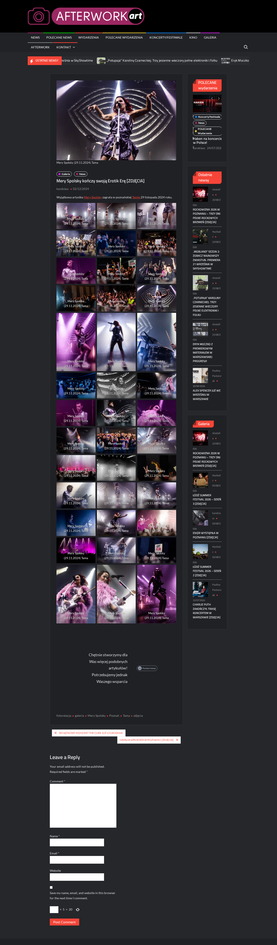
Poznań (114, 715)
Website (55, 870)
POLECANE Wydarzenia (124, 37)
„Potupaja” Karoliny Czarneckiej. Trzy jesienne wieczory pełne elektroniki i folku (121, 60)
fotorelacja (63, 715)
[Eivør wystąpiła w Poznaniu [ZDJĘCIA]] (200, 517)
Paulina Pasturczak (216, 375)
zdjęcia (138, 715)
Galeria (210, 37)
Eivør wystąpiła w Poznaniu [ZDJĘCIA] (206, 535)
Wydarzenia (88, 37)
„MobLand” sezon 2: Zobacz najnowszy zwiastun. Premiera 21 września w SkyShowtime (206, 260)
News (35, 37)
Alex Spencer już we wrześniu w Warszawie (207, 395)
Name (55, 836)
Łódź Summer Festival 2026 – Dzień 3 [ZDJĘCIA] (207, 499)
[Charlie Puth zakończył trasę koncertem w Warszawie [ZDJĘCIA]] (200, 589)
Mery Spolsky (93, 197)
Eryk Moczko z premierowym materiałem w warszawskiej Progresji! (203, 352)
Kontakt (63, 47)
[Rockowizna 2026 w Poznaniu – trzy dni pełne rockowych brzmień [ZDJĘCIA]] (200, 194)
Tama (126, 715)
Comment (57, 781)
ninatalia (198, 154)
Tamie (136, 197)
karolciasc (62, 189)
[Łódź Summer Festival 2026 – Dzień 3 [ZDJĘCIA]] (200, 479)
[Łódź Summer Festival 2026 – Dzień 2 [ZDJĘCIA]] (200, 551)
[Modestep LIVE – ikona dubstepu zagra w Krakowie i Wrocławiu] (208, 102)
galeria (79, 715)
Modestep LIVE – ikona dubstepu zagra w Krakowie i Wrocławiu (207, 142)
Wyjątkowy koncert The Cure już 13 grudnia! (91, 732)
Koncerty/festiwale (166, 37)
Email (54, 853)
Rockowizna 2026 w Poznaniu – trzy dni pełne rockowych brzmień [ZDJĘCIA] (206, 216)
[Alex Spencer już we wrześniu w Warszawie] (200, 375)
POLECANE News (59, 37)
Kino (193, 37)
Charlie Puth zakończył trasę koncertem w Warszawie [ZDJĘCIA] (206, 611)
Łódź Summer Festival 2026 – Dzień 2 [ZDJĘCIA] (207, 571)
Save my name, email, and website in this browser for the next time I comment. (82, 895)
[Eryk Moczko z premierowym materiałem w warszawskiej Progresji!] (185, 60)
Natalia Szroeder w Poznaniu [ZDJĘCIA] (147, 739)
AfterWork (40, 47)
